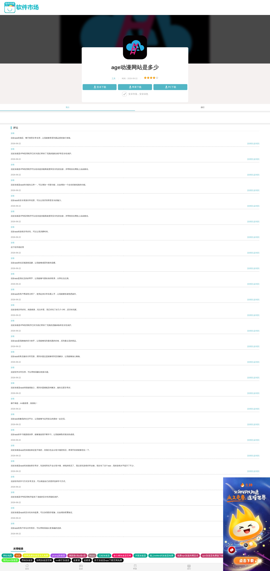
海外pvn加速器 (10, 560)
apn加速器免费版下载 (212, 555)
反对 (255, 143)
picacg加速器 (58, 555)
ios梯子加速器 (62, 560)
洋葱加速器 (140, 555)
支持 (249, 143)
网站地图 (7, 555)
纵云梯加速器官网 (122, 555)
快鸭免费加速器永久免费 (36, 555)
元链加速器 (104, 555)
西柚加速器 (27, 560)
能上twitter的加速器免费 (161, 555)
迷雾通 (76, 560)
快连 (18, 555)
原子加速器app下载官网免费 (108, 560)
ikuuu (92, 555)
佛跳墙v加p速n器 (77, 555)
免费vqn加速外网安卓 (187, 555)
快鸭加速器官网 (44, 560)
